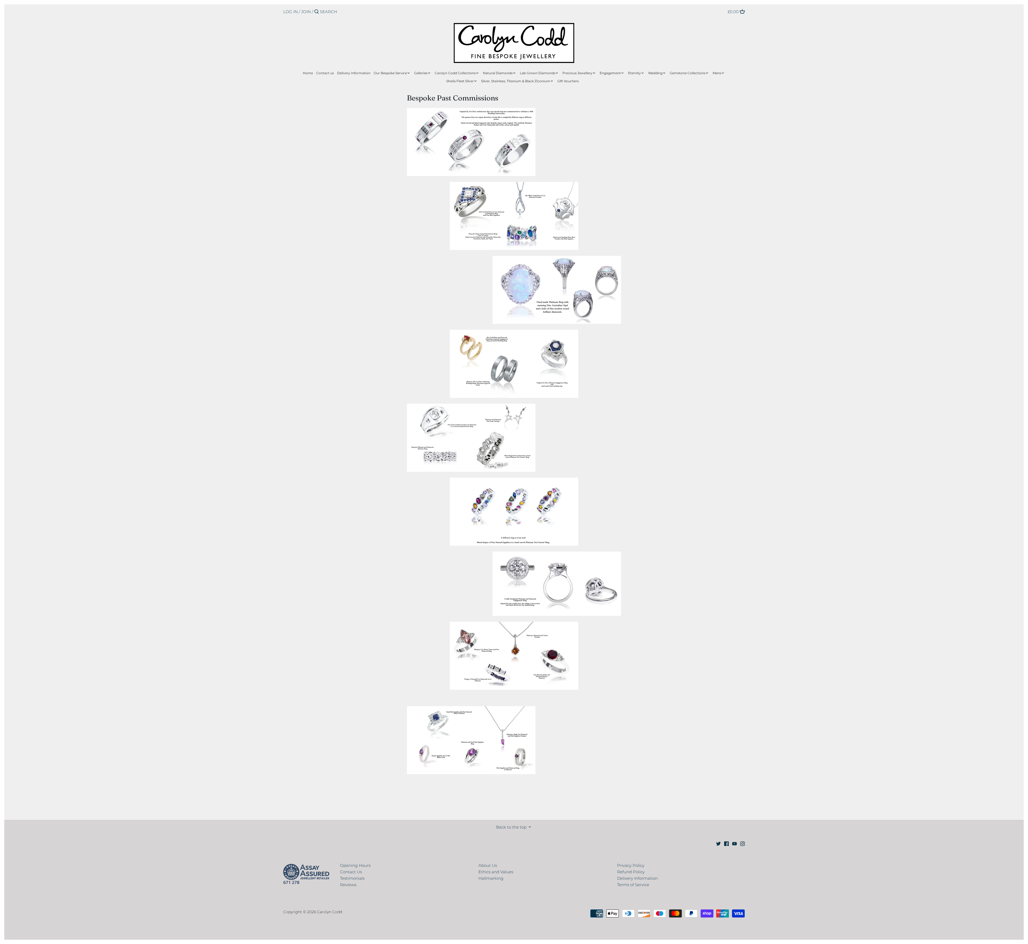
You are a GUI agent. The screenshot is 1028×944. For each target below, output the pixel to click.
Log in (290, 11)
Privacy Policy (630, 865)
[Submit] (316, 12)
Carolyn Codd (329, 912)
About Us (487, 865)
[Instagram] (742, 843)
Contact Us (351, 871)
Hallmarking (490, 878)
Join (306, 11)
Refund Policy (631, 871)
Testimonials (352, 878)
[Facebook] (726, 843)
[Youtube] (734, 843)
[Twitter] (718, 843)
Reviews (348, 884)
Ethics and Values (495, 871)
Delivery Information (637, 878)
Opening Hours (355, 865)
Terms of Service (633, 884)
